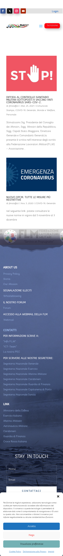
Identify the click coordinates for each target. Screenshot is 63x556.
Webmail (8, 319)
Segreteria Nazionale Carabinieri (22, 379)
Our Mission (10, 284)
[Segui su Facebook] (2, 11)
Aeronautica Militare (15, 426)
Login (55, 11)
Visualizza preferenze (31, 543)
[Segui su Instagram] (16, 11)
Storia (6, 279)
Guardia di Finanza (14, 436)
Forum (7, 308)
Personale (11, 114)
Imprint (51, 551)
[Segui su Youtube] (23, 11)
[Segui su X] (9, 11)
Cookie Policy (15, 551)
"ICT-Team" (10, 346)
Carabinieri (9, 431)
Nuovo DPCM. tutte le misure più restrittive (28, 198)
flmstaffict (14, 105)
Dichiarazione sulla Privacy (34, 551)
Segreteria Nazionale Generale (20, 363)
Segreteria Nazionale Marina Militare (25, 374)
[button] (58, 496)
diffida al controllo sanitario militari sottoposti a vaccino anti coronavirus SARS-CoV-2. (29, 100)
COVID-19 (20, 110)
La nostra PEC (11, 351)
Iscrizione (52, 25)
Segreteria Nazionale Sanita (19, 394)
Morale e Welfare (46, 110)
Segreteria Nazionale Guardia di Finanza (26, 384)
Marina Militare (12, 420)
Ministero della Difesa (16, 410)
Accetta (31, 526)
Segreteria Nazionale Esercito (20, 368)
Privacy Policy (11, 273)
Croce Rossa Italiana (15, 441)
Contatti (9, 330)
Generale (31, 110)
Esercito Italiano (12, 415)
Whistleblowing (12, 296)
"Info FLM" (9, 341)
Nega (31, 535)
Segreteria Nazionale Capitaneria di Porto (27, 389)
